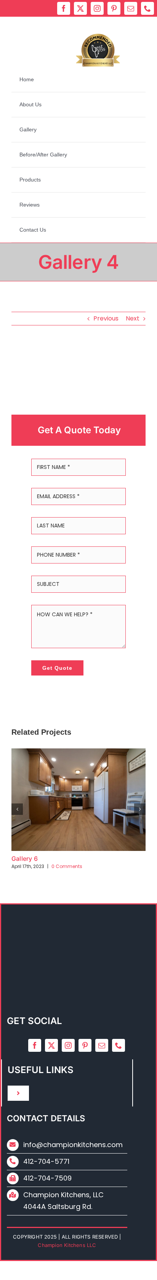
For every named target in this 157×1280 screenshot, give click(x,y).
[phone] (147, 8)
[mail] (130, 8)
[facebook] (63, 8)
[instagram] (97, 8)
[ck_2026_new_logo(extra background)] (78, 21)
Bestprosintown (98, 49)
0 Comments (66, 866)
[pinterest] (113, 8)
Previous (106, 318)
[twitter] (80, 8)
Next (132, 318)
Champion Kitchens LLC (97, 63)
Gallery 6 (24, 858)
